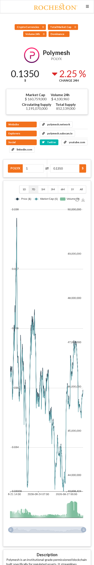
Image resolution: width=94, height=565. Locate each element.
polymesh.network (58, 124)
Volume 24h (34, 34)
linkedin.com (24, 149)
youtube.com (76, 142)
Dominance (57, 34)
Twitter (51, 142)
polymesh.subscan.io (60, 133)
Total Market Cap (63, 27)
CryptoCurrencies (30, 27)
